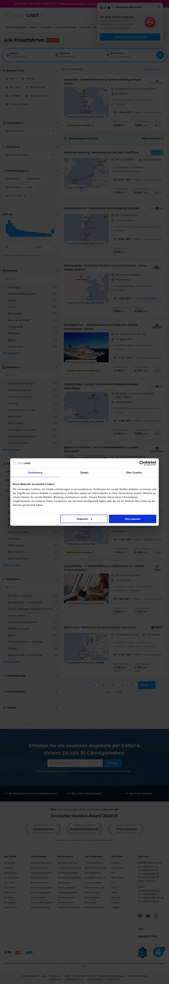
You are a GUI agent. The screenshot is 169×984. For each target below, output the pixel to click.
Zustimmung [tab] (35, 472)
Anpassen (82, 518)
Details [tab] (85, 472)
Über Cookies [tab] (134, 472)
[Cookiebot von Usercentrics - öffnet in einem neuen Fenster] (141, 463)
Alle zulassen (132, 518)
